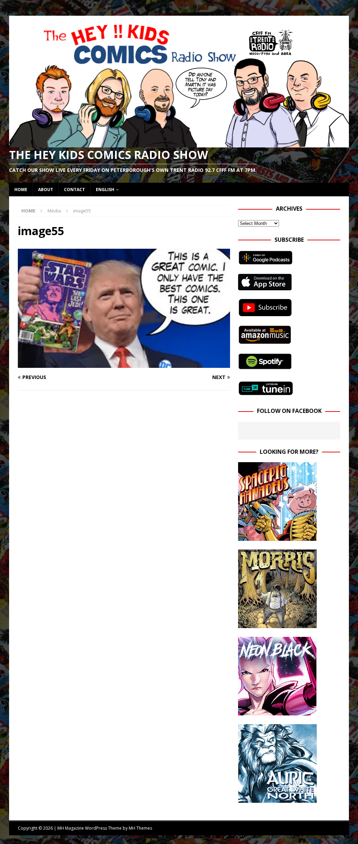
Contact (74, 189)
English (105, 189)
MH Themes (140, 828)
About (45, 189)
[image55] (124, 363)
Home (20, 189)
